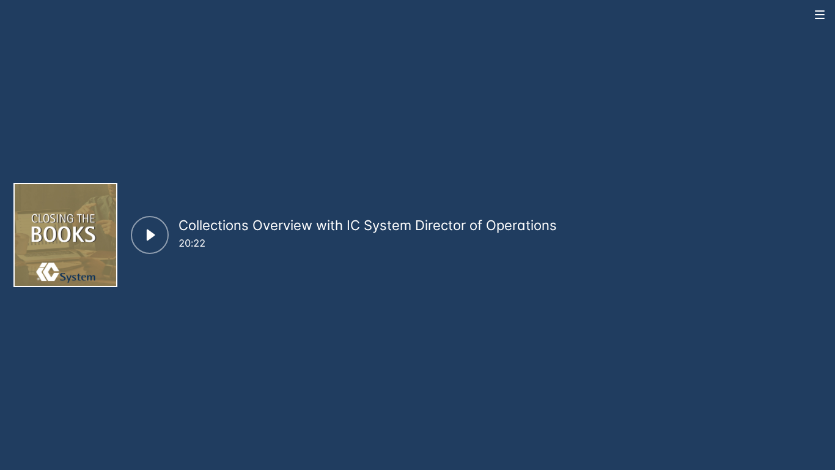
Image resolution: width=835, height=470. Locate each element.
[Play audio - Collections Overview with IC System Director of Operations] (150, 235)
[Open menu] (820, 14)
